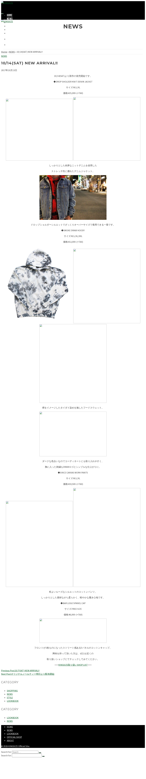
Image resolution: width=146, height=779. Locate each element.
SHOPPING (12, 25)
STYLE (10, 697)
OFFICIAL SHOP (14, 737)
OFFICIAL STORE (15, 29)
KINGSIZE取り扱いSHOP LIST (73, 664)
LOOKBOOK (13, 701)
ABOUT (10, 33)
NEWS (10, 18)
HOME (9, 15)
